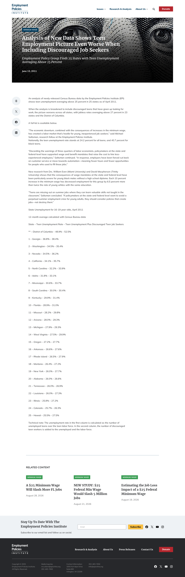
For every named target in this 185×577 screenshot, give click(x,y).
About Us (141, 9)
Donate (166, 8)
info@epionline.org (96, 567)
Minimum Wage (30, 30)
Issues (100, 9)
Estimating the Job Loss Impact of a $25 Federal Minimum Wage (139, 489)
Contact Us (147, 549)
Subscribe (135, 526)
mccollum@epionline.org (50, 567)
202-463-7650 (47, 569)
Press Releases (127, 549)
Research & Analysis (121, 9)
